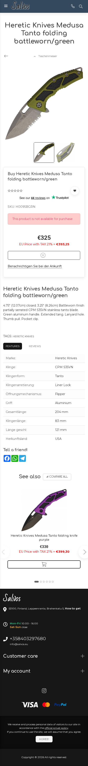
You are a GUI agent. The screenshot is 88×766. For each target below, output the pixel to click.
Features (12, 346)
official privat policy (56, 728)
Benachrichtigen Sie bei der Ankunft (35, 266)
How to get (73, 608)
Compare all (58, 476)
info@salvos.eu (19, 644)
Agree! (44, 739)
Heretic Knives (23, 336)
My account (17, 671)
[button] (36, 582)
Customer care (21, 656)
